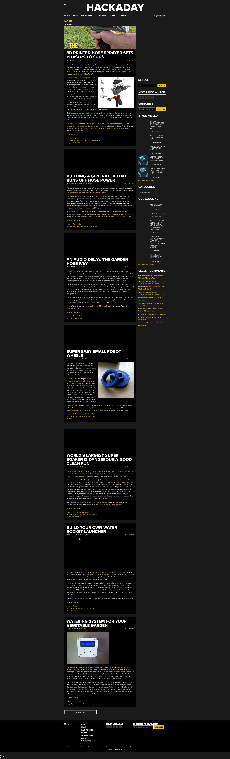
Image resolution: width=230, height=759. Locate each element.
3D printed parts (77, 141)
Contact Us (87, 741)
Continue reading (73, 134)
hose (85, 141)
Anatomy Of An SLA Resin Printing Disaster (157, 148)
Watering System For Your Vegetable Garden (97, 623)
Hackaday (115, 7)
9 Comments (129, 60)
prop (89, 141)
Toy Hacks (84, 512)
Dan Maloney (81, 467)
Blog (75, 16)
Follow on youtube (146, 97)
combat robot (76, 416)
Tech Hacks (77, 224)
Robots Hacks (89, 414)
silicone (95, 416)
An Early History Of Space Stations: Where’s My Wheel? (157, 159)
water (94, 608)
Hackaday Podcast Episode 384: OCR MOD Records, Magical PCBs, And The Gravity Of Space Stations (157, 225)
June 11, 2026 (71, 60)
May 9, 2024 (71, 267)
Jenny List (80, 267)
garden (74, 704)
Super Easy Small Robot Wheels (94, 353)
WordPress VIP (118, 749)
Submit (113, 16)
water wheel (93, 226)
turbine (85, 226)
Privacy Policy (130, 746)
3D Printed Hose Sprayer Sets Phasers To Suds (100, 55)
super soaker (76, 517)
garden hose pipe (121, 281)
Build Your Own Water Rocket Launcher (92, 529)
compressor (76, 608)
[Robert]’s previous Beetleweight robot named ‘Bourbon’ (109, 408)
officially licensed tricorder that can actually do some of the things (98, 128)
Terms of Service (139, 746)
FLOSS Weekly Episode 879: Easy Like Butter (156, 256)
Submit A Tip (87, 735)
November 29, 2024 (73, 183)
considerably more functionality (77, 126)
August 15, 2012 (72, 629)
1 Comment (155, 209)
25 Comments (156, 132)
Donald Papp (86, 359)
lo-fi (81, 318)
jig (87, 416)
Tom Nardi (81, 60)
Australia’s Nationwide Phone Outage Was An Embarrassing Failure (157, 124)
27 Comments (156, 164)
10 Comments (129, 467)
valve (90, 608)
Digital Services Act (150, 746)
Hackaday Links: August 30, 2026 (156, 205)
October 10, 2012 (72, 535)
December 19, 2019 (73, 359)
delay (74, 318)
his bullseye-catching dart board (114, 480)
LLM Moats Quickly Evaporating (155, 314)
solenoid (85, 704)
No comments (156, 143)
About (123, 16)
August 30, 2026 (160, 16)
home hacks (77, 138)
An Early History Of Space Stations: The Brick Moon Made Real (157, 171)
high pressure (76, 514)
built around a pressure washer (112, 504)
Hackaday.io (87, 16)
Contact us (152, 97)
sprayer (94, 141)
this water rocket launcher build (97, 575)
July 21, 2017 (71, 467)
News (75, 606)
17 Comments (129, 359)
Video (84, 733)
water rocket (71, 611)
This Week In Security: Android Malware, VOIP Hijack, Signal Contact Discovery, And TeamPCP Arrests (157, 242)
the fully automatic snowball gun (115, 482)
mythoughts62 (143, 309)
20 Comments (156, 177)
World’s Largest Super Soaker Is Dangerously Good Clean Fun (99, 459)
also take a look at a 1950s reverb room (98, 306)
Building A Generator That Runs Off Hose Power (97, 178)
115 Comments (156, 217)
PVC (86, 608)
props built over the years (97, 124)
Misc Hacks (77, 512)
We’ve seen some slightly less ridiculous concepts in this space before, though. (106, 216)
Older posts (80, 712)
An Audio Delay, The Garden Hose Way (97, 261)
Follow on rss (149, 97)
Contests (101, 16)
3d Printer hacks (78, 414)
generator (75, 226)
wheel (69, 419)
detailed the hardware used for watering (118, 672)
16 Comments (129, 535)
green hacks (77, 701)
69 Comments (129, 183)
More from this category (146, 181)
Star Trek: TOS (75, 143)
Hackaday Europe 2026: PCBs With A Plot (157, 137)
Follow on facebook (139, 97)
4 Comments (155, 251)
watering (91, 704)
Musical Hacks (78, 316)
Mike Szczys (84, 535)
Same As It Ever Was (157, 213)
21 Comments (129, 267)
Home (67, 16)
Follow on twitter (143, 97)
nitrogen (89, 514)
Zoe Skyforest (87, 183)
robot (90, 416)
